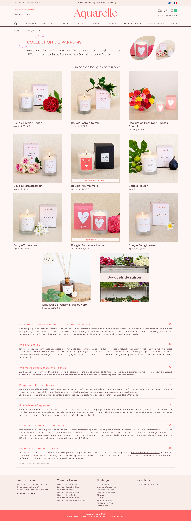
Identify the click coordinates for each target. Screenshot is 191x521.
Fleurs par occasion (106, 490)
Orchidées (101, 498)
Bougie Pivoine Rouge (27, 122)
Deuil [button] (174, 23)
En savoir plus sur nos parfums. (34, 464)
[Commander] (37, 95)
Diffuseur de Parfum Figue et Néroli (65, 304)
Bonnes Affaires (133, 23)
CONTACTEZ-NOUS (26, 494)
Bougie (113, 23)
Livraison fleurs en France (68, 484)
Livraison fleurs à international (71, 500)
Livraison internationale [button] (26, 10)
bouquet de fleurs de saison (145, 452)
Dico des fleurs (103, 484)
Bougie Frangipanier (142, 245)
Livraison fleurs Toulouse (68, 498)
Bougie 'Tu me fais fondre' (88, 245)
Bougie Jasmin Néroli (85, 122)
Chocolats (101, 495)
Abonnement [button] (156, 23)
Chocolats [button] (96, 23)
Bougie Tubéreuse (25, 245)
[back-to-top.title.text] (187, 493)
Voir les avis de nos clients (148, 484)
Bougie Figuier (138, 185)
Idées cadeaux (103, 506)
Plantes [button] (79, 23)
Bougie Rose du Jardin (28, 185)
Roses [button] (65, 23)
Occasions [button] (30, 23)
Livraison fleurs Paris (66, 495)
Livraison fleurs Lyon (66, 490)
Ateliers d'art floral (105, 503)
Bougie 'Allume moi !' (84, 185)
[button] (165, 11)
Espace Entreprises (167, 15)
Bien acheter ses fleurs (107, 487)
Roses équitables (104, 500)
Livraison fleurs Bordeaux (68, 487)
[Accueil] (16, 24)
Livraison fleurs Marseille (68, 492)
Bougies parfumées (106, 492)
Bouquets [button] (49, 23)
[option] (95, 48)
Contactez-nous (22, 14)
